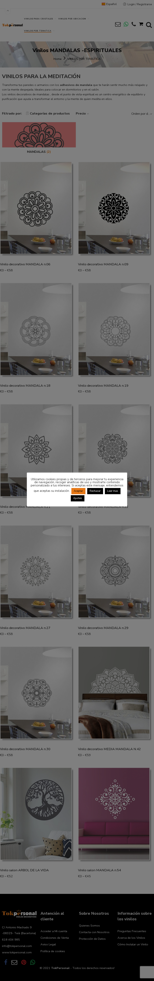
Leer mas (112, 491)
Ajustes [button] (77, 498)
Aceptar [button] (78, 491)
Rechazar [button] (95, 491)
